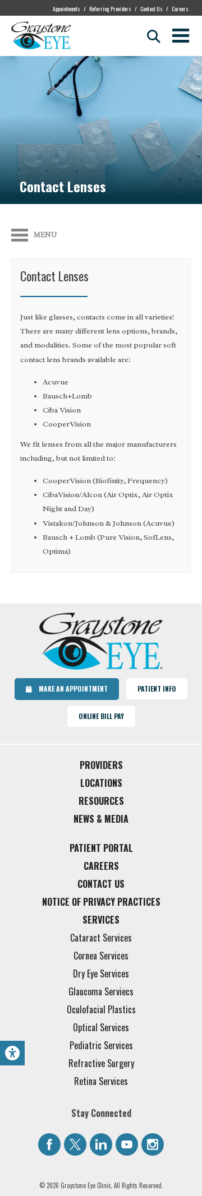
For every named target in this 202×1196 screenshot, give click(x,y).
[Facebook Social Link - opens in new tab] (49, 1144)
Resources (101, 801)
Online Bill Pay (101, 716)
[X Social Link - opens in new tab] (75, 1144)
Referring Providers (110, 8)
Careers (180, 8)
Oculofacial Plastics (101, 1009)
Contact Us (151, 8)
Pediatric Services (101, 1045)
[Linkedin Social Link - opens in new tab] (101, 1144)
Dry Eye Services (101, 973)
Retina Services (101, 1081)
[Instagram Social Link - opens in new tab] (152, 1144)
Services (101, 919)
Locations (101, 783)
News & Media (101, 819)
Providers (101, 765)
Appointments (66, 8)
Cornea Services (101, 955)
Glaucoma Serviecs (101, 991)
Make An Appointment (70, 688)
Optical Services (101, 1027)
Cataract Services (101, 937)
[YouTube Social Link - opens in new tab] (127, 1144)
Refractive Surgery (101, 1063)
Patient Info (156, 688)
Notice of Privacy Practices (101, 901)
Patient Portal (101, 848)
